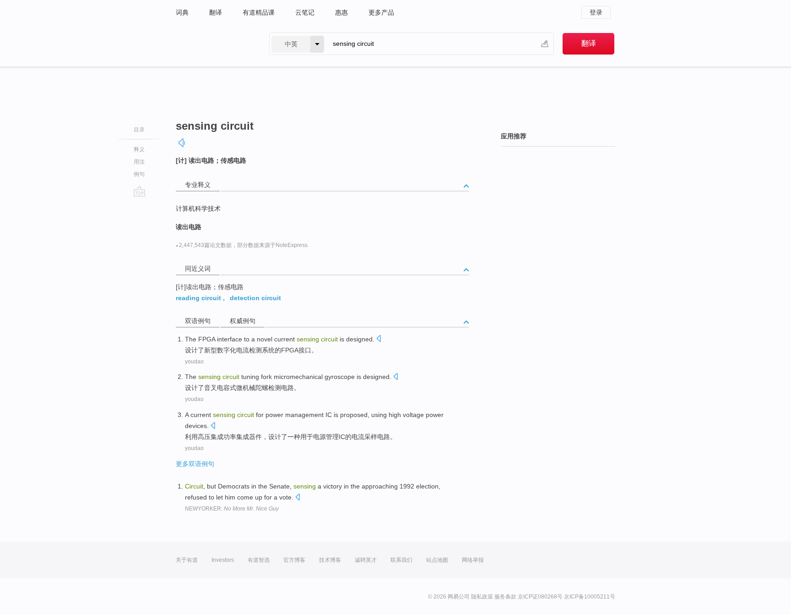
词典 (182, 12)
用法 (139, 162)
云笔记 (304, 12)
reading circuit (198, 298)
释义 (139, 149)
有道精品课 (259, 12)
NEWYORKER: (232, 508)
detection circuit (255, 298)
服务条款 (505, 596)
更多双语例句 (195, 463)
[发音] (182, 142)
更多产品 (381, 12)
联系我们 (401, 560)
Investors (222, 560)
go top (139, 191)
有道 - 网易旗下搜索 (213, 43)
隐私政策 (482, 596)
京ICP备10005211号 (589, 596)
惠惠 (341, 12)
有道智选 (259, 560)
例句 (139, 174)
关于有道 (187, 560)
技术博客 (330, 560)
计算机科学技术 (198, 208)
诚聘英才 (366, 560)
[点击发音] (378, 339)
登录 (596, 12)
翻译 (215, 12)
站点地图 (437, 560)
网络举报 (473, 560)
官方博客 (294, 560)
